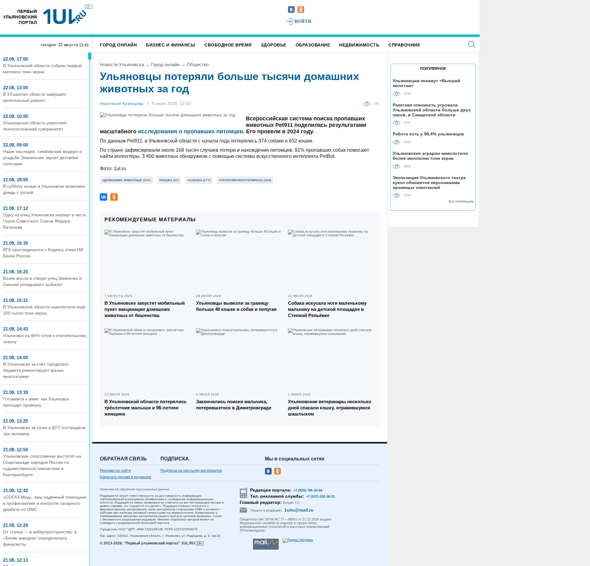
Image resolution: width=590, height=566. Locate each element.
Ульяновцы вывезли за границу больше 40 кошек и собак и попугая (236, 306)
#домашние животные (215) (126, 180)
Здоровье (273, 44)
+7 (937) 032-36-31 (320, 496)
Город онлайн (118, 44)
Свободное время (228, 44)
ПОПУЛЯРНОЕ (433, 68)
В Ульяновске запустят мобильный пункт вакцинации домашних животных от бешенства (144, 309)
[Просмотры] (368, 103)
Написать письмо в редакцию (125, 477)
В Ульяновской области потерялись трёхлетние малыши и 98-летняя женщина (145, 407)
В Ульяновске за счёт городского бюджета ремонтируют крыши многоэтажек (36, 370)
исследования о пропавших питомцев (190, 131)
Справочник (404, 44)
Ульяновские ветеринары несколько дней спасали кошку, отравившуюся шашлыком (329, 407)
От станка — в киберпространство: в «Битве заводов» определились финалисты (40, 538)
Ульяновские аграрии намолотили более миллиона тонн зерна (430, 156)
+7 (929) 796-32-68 (307, 490)
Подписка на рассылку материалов (191, 470)
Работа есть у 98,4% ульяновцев (428, 133)
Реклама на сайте (115, 470)
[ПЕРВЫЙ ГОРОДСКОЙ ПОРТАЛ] (20, 16)
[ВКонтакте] (103, 197)
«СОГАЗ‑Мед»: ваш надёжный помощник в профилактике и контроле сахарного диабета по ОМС (44, 503)
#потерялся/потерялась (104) (245, 180)
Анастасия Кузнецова (121, 103)
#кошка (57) (169, 180)
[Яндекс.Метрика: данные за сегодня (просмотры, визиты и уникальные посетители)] (297, 540)
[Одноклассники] (114, 197)
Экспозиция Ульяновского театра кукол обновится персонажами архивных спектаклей (429, 182)
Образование (313, 44)
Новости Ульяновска (122, 64)
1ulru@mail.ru (298, 510)
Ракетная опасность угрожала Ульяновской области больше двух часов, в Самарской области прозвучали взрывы (432, 109)
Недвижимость (359, 44)
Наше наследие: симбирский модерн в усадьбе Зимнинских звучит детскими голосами (42, 157)
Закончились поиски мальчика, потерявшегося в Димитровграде (233, 404)
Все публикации (461, 201)
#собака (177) (198, 180)
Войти (303, 21)
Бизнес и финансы (170, 44)
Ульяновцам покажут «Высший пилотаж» (426, 83)
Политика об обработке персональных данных (134, 489)
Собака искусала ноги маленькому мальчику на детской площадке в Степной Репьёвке (327, 309)
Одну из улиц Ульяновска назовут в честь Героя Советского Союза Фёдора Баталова (44, 221)
